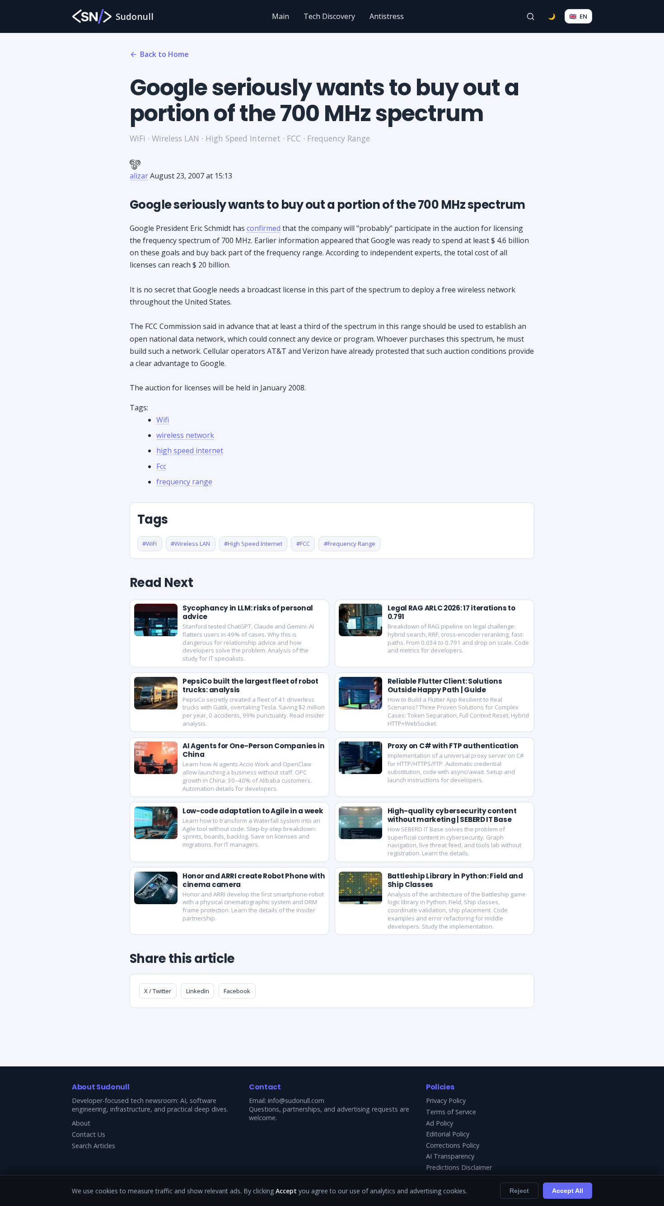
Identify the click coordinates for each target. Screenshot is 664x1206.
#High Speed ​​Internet (253, 544)
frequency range (184, 482)
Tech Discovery (329, 16)
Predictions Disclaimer (459, 1167)
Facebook (237, 991)
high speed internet (189, 450)
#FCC (303, 544)
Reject (519, 1190)
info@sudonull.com (296, 1100)
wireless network (185, 435)
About (81, 1123)
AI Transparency (450, 1156)
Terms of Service (451, 1111)
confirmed (264, 228)
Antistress (386, 16)
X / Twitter (157, 991)
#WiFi (149, 544)
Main (280, 16)
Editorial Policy (447, 1134)
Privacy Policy (446, 1100)
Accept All (567, 1190)
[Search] (531, 16)
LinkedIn (197, 991)
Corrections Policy (452, 1145)
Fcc (161, 466)
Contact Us (88, 1134)
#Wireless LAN (190, 544)
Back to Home (164, 54)
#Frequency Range (349, 544)
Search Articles (93, 1145)
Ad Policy (439, 1123)
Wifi (162, 420)
